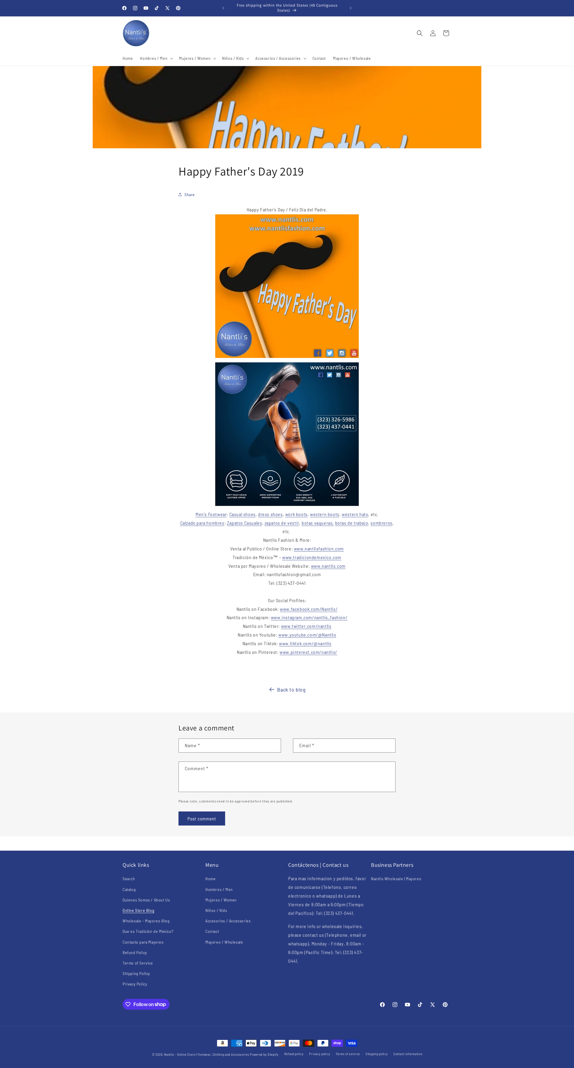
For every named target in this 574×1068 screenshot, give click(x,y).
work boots (296, 514)
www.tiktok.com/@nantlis (305, 643)
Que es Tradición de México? (148, 931)
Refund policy (294, 1054)
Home (210, 878)
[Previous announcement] (223, 8)
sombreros (381, 523)
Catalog (129, 889)
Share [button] (189, 194)
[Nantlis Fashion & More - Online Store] (287, 357)
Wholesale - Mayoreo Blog (146, 920)
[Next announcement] (350, 8)
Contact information (407, 1054)
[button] (155, 58)
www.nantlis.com (328, 566)
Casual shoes (242, 514)
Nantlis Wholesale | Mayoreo (396, 878)
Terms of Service (138, 962)
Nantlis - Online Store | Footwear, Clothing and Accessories (206, 1054)
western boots (324, 514)
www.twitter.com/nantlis (306, 626)
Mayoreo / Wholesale (224, 942)
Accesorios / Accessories (228, 920)
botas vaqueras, (318, 523)
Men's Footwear (211, 514)
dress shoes (270, 514)
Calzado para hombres (202, 523)
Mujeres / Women (221, 899)
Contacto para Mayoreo (143, 942)
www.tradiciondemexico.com (311, 557)
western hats (355, 514)
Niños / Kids (216, 910)
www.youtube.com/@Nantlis (307, 634)
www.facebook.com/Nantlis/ (309, 609)
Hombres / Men (219, 889)
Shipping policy (377, 1054)
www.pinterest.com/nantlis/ (308, 652)
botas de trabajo (351, 523)
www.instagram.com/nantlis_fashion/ (309, 617)
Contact (212, 931)
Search (129, 878)
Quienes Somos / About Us (146, 899)
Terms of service (348, 1054)
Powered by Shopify (264, 1054)
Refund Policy (135, 952)
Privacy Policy (135, 983)
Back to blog (291, 689)
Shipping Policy (136, 973)
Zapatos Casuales (244, 523)
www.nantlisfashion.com (319, 548)
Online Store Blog (138, 910)
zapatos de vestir (282, 523)
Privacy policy (319, 1054)
